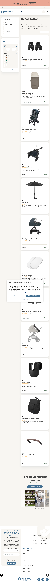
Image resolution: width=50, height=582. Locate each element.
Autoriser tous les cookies (32, 296)
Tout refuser (25, 299)
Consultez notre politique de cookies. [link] (26, 292)
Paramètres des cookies (17, 296)
